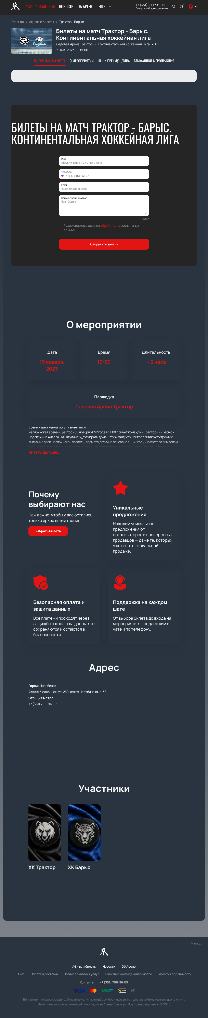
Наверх (196, 943)
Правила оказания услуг (81, 974)
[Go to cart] (182, 6)
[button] (63, 175)
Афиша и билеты (40, 6)
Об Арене (85, 6)
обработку (108, 225)
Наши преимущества (114, 61)
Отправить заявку (104, 244)
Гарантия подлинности (175, 974)
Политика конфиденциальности (128, 974)
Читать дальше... (44, 452)
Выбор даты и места (50, 61)
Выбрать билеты (48, 531)
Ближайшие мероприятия (154, 61)
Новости (66, 6)
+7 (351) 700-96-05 (150, 5)
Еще (102, 6)
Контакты (87, 982)
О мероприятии (82, 61)
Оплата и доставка (44, 974)
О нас (21, 974)
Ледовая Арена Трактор (74, 44)
